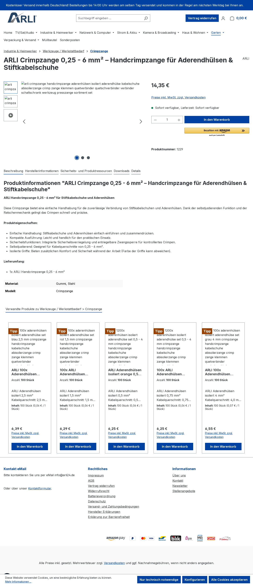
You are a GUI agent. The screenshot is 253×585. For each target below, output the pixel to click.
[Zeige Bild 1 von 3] (76, 157)
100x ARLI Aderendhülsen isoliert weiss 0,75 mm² (172, 372)
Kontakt (177, 480)
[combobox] (109, 18)
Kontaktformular (39, 488)
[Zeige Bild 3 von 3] (88, 157)
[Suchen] (146, 18)
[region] (126, 5)
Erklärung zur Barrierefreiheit (109, 517)
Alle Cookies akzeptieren (229, 579)
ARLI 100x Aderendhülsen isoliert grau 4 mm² (220, 372)
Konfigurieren (195, 579)
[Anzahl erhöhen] (179, 119)
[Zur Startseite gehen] (22, 17)
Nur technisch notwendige (159, 579)
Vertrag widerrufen (202, 18)
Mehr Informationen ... (18, 581)
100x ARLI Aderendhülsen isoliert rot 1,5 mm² (75, 372)
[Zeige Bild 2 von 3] (82, 157)
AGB (91, 480)
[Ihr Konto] (223, 18)
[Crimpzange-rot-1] (82, 121)
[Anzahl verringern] (155, 119)
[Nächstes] (141, 121)
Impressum (96, 475)
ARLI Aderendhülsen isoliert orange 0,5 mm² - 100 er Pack (125, 372)
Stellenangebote (183, 491)
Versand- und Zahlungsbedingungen (113, 506)
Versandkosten (114, 563)
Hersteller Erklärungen (104, 512)
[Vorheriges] (24, 121)
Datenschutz (97, 501)
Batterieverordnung (101, 496)
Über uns (179, 475)
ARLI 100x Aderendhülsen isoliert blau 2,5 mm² (28, 372)
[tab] (13, 171)
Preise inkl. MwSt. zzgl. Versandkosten (178, 97)
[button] (216, 132)
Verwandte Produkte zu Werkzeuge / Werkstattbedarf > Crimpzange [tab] (54, 309)
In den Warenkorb (217, 119)
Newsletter (180, 486)
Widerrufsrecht (98, 491)
